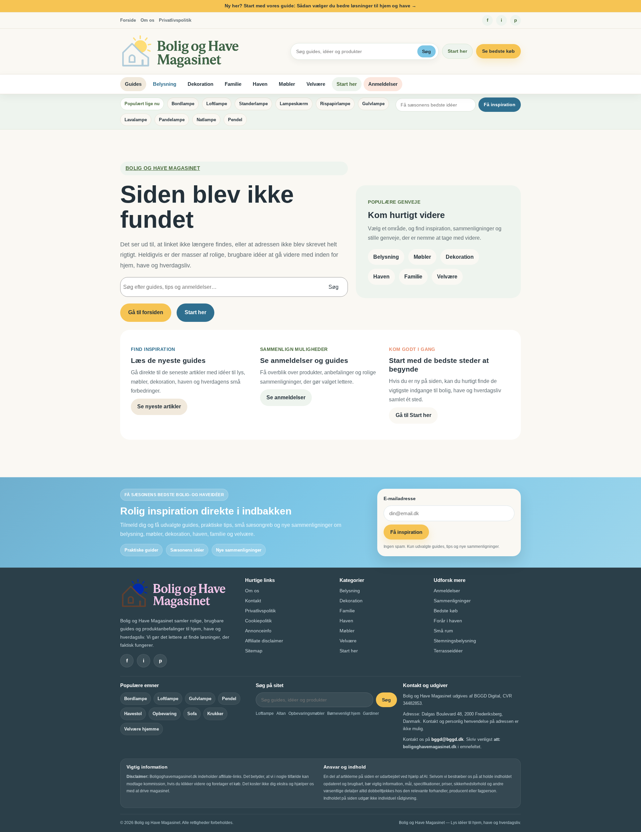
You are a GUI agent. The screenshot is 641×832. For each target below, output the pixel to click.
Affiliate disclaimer (264, 640)
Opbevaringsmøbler (306, 713)
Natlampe (206, 119)
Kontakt (253, 600)
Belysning (164, 84)
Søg (426, 51)
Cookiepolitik (258, 620)
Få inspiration (499, 104)
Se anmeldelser (285, 397)
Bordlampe (183, 103)
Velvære (315, 84)
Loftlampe (216, 103)
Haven (260, 84)
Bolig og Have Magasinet (163, 168)
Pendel (235, 119)
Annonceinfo (258, 630)
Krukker (215, 713)
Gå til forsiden (145, 312)
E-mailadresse (400, 498)
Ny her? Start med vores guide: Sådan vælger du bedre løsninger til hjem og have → (320, 5)
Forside (128, 20)
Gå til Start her (413, 415)
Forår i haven (448, 620)
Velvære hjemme (141, 729)
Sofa (192, 713)
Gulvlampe (373, 103)
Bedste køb (446, 610)
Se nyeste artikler (159, 406)
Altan (281, 713)
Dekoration (200, 84)
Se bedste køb (498, 51)
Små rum (443, 630)
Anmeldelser (383, 84)
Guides (133, 84)
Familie (233, 84)
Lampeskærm (294, 103)
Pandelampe (172, 119)
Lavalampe (136, 119)
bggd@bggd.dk (447, 739)
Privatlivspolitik (175, 20)
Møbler (287, 84)
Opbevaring (165, 713)
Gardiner (371, 713)
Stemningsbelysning (455, 640)
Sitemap (253, 650)
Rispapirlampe (335, 103)
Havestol (133, 713)
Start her (457, 51)
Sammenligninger (452, 600)
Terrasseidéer (448, 650)
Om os (147, 20)
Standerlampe (253, 103)
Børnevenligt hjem (343, 713)
